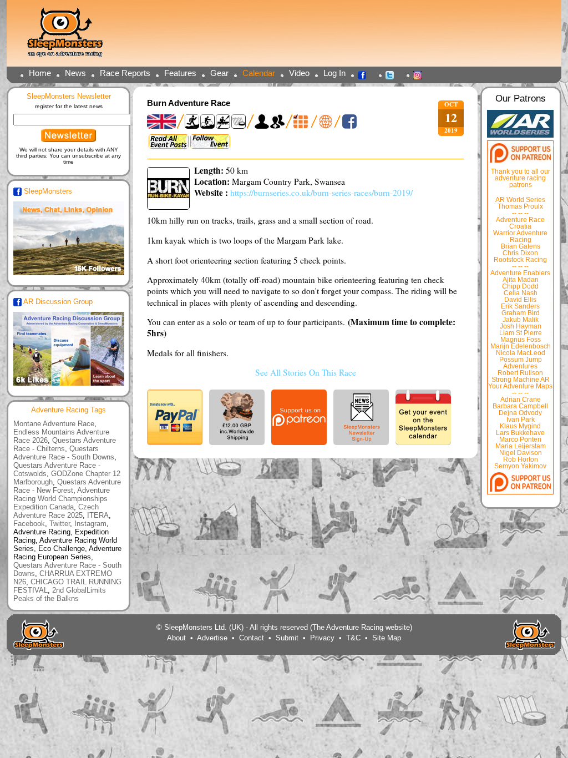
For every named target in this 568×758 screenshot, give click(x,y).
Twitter (393, 74)
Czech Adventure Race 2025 (56, 511)
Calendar (258, 73)
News (75, 73)
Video (299, 73)
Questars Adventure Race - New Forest (67, 486)
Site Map (386, 638)
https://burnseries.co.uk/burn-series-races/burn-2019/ (321, 192)
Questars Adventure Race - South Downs (63, 452)
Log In (334, 73)
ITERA (98, 515)
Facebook (365, 74)
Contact (251, 638)
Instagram (420, 74)
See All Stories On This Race (305, 372)
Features (180, 73)
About (176, 638)
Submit (287, 638)
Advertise (212, 638)
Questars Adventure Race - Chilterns (64, 444)
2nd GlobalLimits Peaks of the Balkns (59, 594)
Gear (219, 73)
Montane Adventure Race (53, 424)
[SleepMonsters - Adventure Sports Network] (70, 36)
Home (40, 73)
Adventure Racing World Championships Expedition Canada (61, 498)
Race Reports (125, 73)
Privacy (322, 638)
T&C (353, 638)
